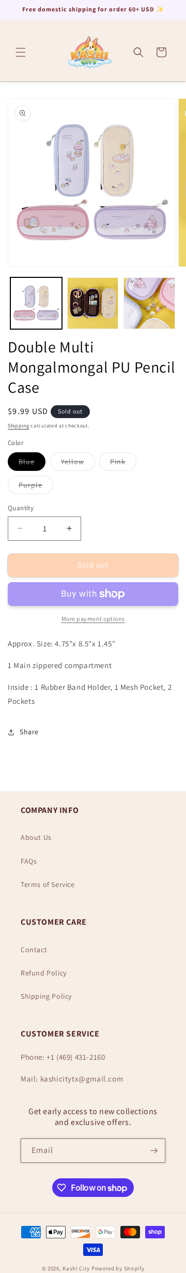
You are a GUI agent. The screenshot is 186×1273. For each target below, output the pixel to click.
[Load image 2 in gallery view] (93, 303)
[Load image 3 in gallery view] (149, 303)
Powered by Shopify (118, 1268)
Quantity (21, 508)
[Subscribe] (153, 1150)
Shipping (18, 425)
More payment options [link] (93, 619)
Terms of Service (48, 884)
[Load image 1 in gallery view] (36, 303)
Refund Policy (44, 973)
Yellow (78, 463)
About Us (36, 837)
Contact (34, 949)
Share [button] (29, 731)
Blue (32, 463)
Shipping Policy (46, 996)
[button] (20, 52)
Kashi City (76, 1268)
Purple (36, 487)
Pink (123, 463)
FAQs (29, 861)
